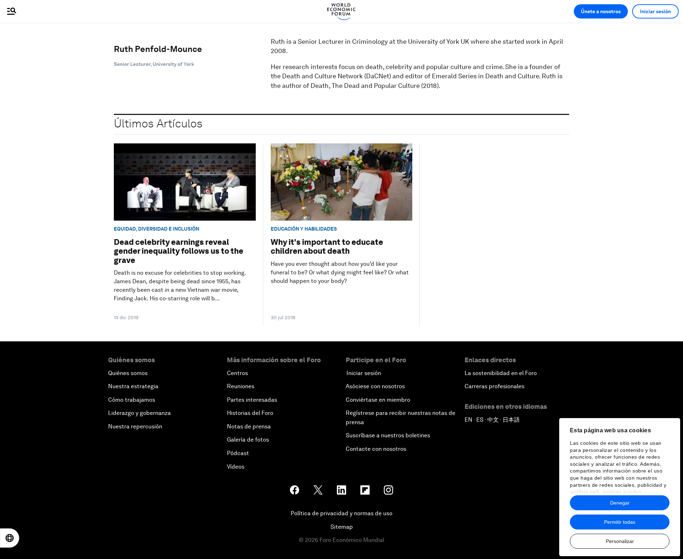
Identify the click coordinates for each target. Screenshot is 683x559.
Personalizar (620, 541)
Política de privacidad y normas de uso (341, 513)
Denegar (620, 503)
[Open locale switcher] (9, 538)
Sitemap (341, 526)
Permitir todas (619, 522)
